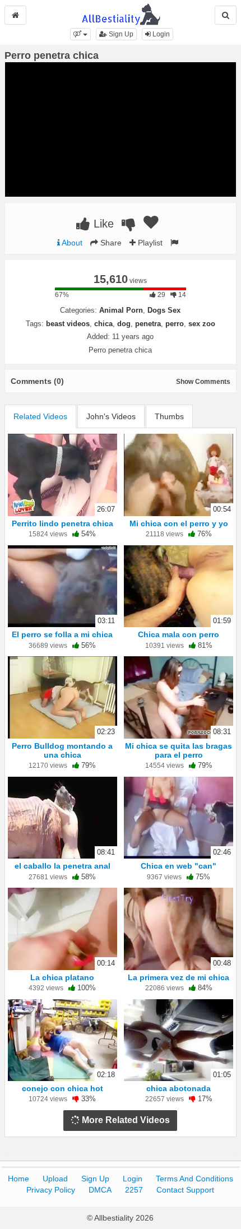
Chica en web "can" (178, 865)
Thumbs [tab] (169, 416)
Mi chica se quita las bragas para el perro (178, 750)
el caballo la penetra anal (62, 865)
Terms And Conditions (194, 1178)
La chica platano (62, 977)
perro (174, 323)
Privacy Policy (50, 1189)
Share (110, 242)
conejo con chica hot (62, 1088)
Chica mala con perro (178, 634)
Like (102, 223)
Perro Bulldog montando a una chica (62, 750)
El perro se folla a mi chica (62, 634)
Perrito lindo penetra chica (62, 523)
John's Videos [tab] (111, 416)
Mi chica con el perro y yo (178, 523)
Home (18, 1178)
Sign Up (120, 34)
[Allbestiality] (121, 13)
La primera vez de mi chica (178, 977)
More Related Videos (125, 1120)
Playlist (149, 242)
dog (124, 323)
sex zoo (201, 323)
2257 (134, 1189)
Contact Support (185, 1189)
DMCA (100, 1189)
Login (160, 34)
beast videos (68, 323)
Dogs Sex (163, 310)
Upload (55, 1178)
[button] (80, 34)
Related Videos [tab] (40, 416)
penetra (148, 323)
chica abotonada (178, 1088)
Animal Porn (121, 310)
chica (103, 323)
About (71, 242)
